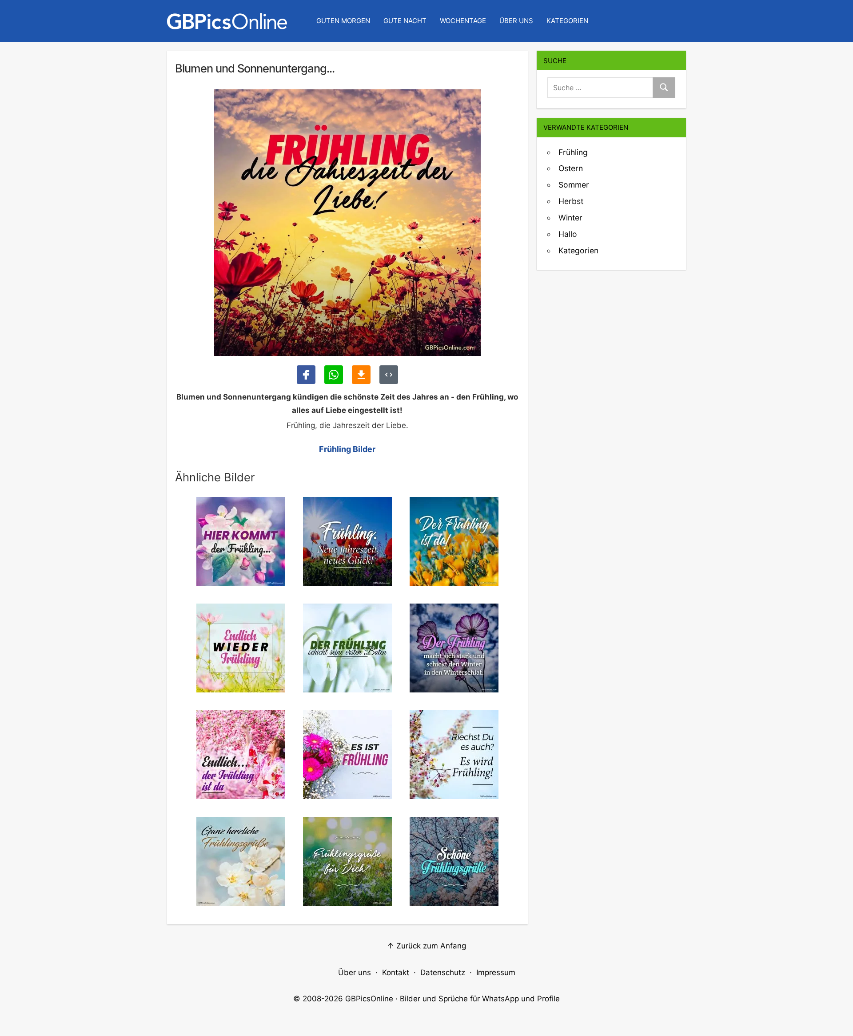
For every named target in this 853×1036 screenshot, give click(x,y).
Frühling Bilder (347, 449)
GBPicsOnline (369, 998)
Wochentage (463, 20)
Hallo (567, 234)
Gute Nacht (404, 20)
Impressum (495, 972)
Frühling (573, 152)
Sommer (573, 184)
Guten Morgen (343, 20)
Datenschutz (442, 972)
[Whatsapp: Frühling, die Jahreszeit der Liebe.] (333, 374)
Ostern (570, 168)
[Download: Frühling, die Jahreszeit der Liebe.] (361, 374)
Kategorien (567, 20)
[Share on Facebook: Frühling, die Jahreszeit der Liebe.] (306, 374)
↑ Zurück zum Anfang (426, 945)
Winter (570, 217)
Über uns (516, 20)
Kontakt (395, 972)
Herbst (570, 201)
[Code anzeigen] (388, 374)
